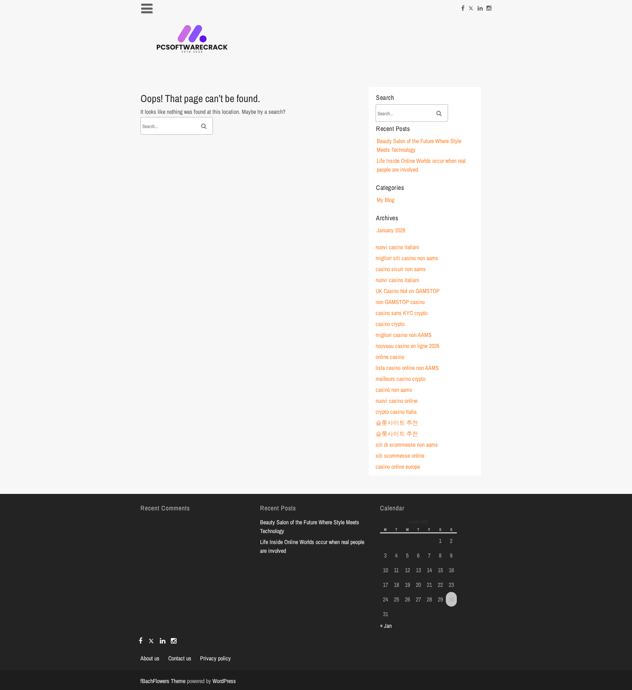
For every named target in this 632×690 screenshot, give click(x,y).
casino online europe (398, 466)
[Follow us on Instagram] (489, 6)
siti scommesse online (400, 455)
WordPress (224, 681)
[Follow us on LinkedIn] (480, 6)
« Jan (386, 626)
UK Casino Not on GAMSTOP (408, 291)
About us (149, 658)
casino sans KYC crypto (402, 313)
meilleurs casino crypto (400, 379)
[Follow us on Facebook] (462, 6)
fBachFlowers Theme (162, 681)
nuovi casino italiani (397, 247)
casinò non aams (394, 390)
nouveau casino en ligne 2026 (407, 346)
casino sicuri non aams (401, 269)
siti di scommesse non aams (407, 444)
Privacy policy (215, 658)
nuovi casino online (396, 401)
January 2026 (391, 230)
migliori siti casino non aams (407, 258)
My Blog (385, 200)
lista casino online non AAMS (407, 368)
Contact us (179, 658)
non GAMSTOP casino (400, 302)
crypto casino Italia (396, 412)
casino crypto (390, 324)
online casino (390, 357)
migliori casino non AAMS (404, 335)
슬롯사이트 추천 (397, 423)
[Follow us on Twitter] (471, 6)
